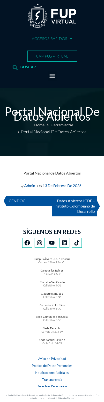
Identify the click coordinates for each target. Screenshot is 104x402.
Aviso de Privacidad (52, 359)
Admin (29, 185)
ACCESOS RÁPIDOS (49, 38)
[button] (52, 76)
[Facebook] (27, 243)
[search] (15, 67)
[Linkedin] (64, 243)
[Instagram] (40, 243)
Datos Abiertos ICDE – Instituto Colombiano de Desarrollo (74, 206)
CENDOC (17, 200)
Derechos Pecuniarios (52, 386)
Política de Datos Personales (52, 366)
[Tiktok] (77, 243)
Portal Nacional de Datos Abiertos (52, 173)
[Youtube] (52, 243)
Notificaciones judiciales (52, 373)
